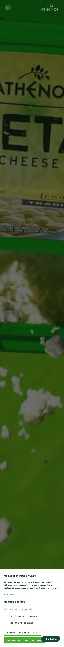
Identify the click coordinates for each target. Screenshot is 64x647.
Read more (9, 594)
